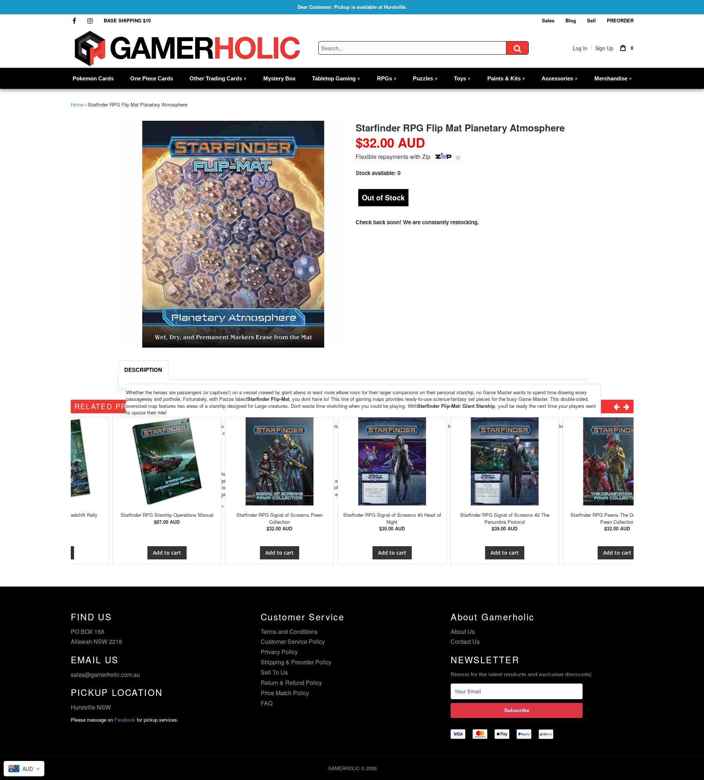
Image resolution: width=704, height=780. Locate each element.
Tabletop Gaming (336, 78)
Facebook (124, 719)
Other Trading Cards (218, 78)
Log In (580, 48)
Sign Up (604, 48)
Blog (570, 20)
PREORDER (620, 20)
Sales (548, 20)
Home (77, 104)
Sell (591, 20)
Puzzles (425, 78)
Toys (462, 78)
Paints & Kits (506, 78)
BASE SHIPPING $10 (127, 20)
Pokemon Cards (93, 78)
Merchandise (613, 78)
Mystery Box (279, 78)
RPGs (386, 78)
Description (143, 370)
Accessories (560, 78)
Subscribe (516, 710)
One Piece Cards (151, 78)
